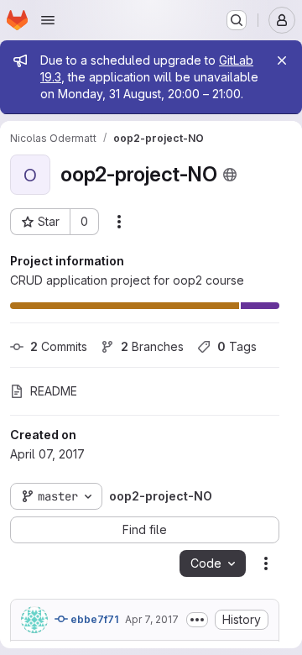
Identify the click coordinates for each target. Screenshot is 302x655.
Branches (152, 346)
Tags (237, 346)
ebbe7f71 (93, 619)
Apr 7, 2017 (152, 619)
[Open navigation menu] (47, 20)
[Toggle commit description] (197, 619)
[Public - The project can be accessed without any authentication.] (230, 174)
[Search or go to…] (236, 20)
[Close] (282, 60)
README (53, 391)
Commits (58, 346)
